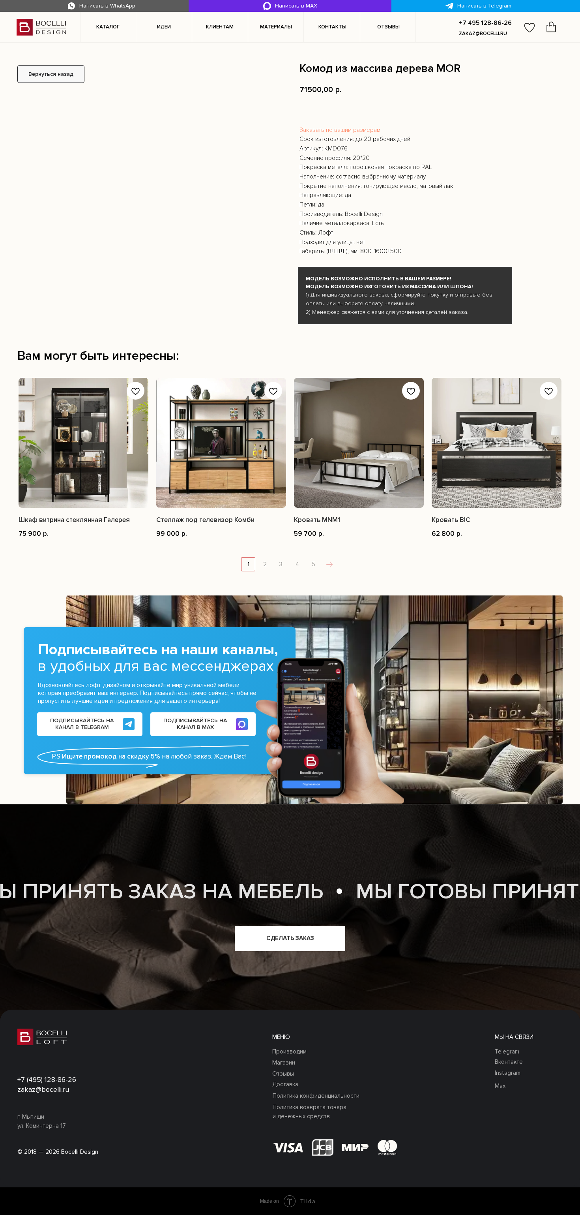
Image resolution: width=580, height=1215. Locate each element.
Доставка (285, 1084)
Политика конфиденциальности (316, 1095)
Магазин (283, 1062)
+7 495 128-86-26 (485, 23)
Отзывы (283, 1073)
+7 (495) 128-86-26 (46, 1079)
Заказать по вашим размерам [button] (339, 130)
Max (500, 1085)
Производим (289, 1051)
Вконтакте (509, 1061)
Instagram (507, 1072)
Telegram (507, 1051)
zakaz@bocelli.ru (483, 33)
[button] (163, 27)
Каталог (108, 27)
